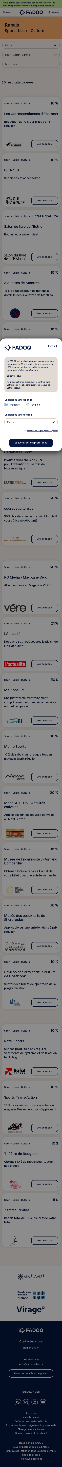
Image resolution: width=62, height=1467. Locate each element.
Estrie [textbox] (10, 422)
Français (14, 404)
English (35, 404)
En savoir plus (14, 376)
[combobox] (31, 421)
